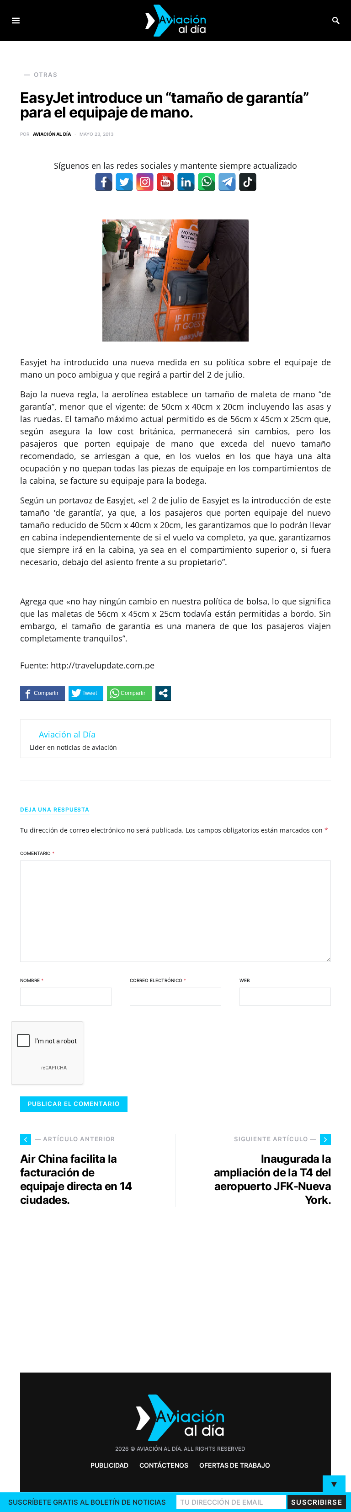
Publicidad (109, 1465)
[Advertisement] (258, 1286)
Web (244, 980)
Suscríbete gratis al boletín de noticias (87, 1502)
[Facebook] (104, 182)
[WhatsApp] (206, 182)
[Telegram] (227, 182)
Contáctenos (163, 1465)
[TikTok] (248, 182)
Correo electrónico (158, 980)
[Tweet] (86, 693)
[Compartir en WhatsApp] (129, 693)
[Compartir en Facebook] (42, 693)
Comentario (37, 853)
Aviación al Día (52, 134)
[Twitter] (124, 182)
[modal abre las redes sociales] (163, 693)
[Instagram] (145, 182)
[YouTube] (165, 182)
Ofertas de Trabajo (234, 1465)
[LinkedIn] (186, 182)
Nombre (31, 980)
